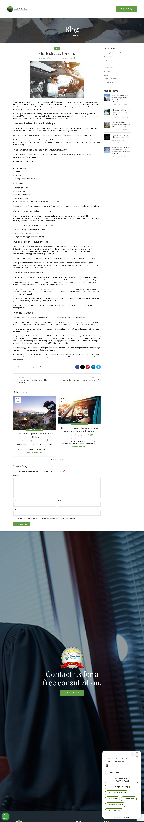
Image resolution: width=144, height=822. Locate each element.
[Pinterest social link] (88, 367)
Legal (75, 36)
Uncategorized (109, 82)
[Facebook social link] (77, 367)
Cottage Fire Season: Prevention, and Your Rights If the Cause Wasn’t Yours (121, 125)
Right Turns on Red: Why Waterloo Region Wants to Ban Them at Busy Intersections (120, 98)
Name (16, 500)
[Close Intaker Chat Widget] (137, 754)
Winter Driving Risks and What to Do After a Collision (121, 136)
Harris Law (108, 64)
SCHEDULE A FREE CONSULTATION (126, 9)
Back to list (57, 380)
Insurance (107, 71)
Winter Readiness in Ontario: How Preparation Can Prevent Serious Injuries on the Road (121, 151)
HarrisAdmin (54, 58)
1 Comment (125, 104)
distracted (19, 367)
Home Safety (109, 68)
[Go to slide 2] (53, 459)
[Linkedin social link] (93, 367)
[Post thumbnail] (107, 100)
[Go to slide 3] (55, 459)
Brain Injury (108, 57)
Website (16, 509)
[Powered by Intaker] (126, 817)
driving (31, 367)
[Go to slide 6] (62, 459)
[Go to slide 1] (51, 459)
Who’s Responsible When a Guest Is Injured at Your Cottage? (121, 112)
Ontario (42, 367)
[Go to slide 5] (60, 459)
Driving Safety (32, 429)
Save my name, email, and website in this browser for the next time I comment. (45, 518)
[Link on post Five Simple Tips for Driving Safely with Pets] (34, 413)
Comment (17, 476)
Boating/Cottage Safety (113, 53)
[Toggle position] (132, 754)
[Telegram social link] (98, 367)
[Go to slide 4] (58, 459)
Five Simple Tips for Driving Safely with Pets (34, 435)
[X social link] (82, 367)
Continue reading (34, 452)
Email (60, 500)
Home (68, 36)
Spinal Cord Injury (110, 79)
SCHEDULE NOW (72, 693)
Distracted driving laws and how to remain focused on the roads (79, 429)
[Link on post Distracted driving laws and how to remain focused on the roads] (79, 410)
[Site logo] (17, 9)
